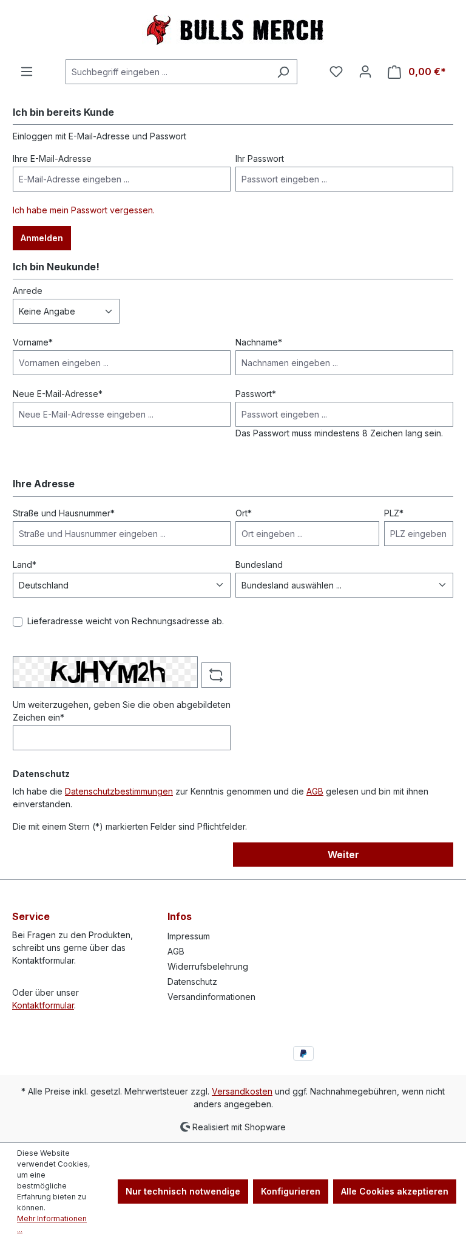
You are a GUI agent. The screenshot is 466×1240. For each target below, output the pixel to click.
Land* (24, 564)
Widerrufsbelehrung (207, 966)
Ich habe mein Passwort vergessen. (84, 210)
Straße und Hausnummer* (64, 513)
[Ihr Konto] (365, 71)
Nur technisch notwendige (183, 1191)
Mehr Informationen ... (52, 1224)
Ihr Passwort (259, 158)
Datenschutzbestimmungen (119, 791)
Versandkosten (242, 1091)
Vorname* (33, 342)
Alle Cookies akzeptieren (394, 1191)
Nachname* (258, 342)
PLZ (394, 513)
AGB (314, 791)
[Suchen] (283, 71)
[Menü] (26, 71)
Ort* (243, 513)
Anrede (27, 290)
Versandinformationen (211, 997)
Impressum (188, 936)
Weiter (343, 854)
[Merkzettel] (336, 71)
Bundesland (259, 564)
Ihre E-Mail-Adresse (52, 158)
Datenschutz (192, 981)
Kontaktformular (43, 1005)
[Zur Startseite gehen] (233, 30)
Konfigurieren (290, 1191)
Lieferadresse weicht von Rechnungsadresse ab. (125, 621)
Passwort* (255, 393)
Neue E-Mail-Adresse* (58, 393)
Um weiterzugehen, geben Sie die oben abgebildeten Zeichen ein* (122, 710)
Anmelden (42, 238)
